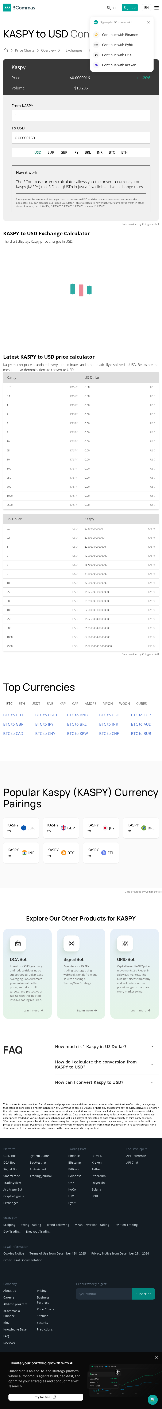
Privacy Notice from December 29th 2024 (120, 1253)
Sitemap (43, 1316)
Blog (6, 1323)
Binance (74, 1156)
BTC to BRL (76, 724)
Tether (96, 1169)
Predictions (45, 1329)
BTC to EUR (141, 714)
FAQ (6, 1336)
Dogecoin (98, 1183)
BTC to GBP (13, 724)
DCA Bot (9, 1162)
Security (42, 1323)
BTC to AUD (141, 724)
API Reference (136, 1156)
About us (9, 1291)
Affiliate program (15, 1304)
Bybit (72, 1203)
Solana (96, 1189)
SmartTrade (11, 1176)
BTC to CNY (45, 733)
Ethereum (99, 1176)
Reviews (9, 1343)
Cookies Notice (13, 1253)
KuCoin (73, 1189)
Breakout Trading (38, 1231)
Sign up (130, 7)
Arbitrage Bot (12, 1189)
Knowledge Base (15, 1329)
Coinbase (74, 1176)
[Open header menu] (156, 7)
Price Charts (45, 1309)
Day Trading (11, 1231)
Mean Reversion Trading (92, 1225)
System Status (40, 1156)
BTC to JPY (44, 724)
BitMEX (97, 1156)
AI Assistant (38, 1169)
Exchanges (10, 1203)
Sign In (112, 7)
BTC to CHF (109, 733)
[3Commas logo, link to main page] (19, 7)
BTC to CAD (13, 733)
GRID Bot (9, 1156)
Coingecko (148, 224)
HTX (71, 1196)
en (146, 7)
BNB (95, 1196)
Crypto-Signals (13, 1196)
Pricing (42, 1291)
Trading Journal (41, 1176)
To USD (18, 127)
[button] (153, 1400)
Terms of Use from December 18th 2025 (58, 1253)
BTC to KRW (77, 733)
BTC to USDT (46, 714)
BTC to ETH (13, 714)
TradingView (12, 1183)
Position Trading (126, 1225)
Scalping (9, 1225)
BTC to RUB (141, 733)
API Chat (132, 1162)
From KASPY (22, 105)
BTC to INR (108, 724)
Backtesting (38, 1162)
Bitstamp (74, 1162)
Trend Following (58, 1225)
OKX (71, 1183)
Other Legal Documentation (22, 1260)
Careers (8, 1297)
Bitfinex (73, 1169)
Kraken (97, 1162)
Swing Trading (31, 1225)
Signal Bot (10, 1169)
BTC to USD (109, 714)
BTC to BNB (77, 714)
